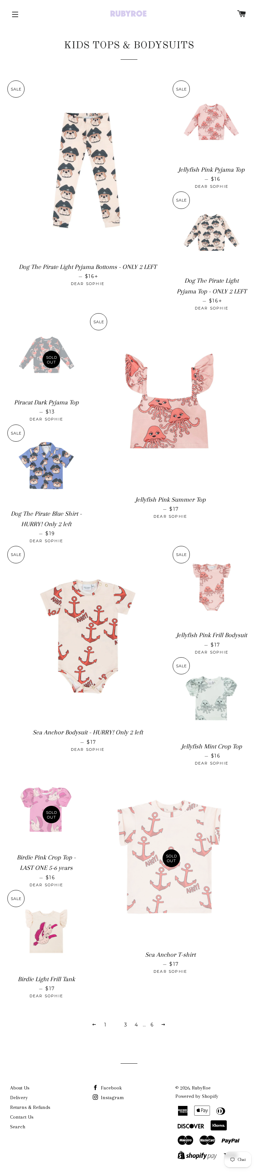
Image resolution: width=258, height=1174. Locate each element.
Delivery (19, 1098)
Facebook (110, 1088)
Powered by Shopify (196, 1096)
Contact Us (22, 1117)
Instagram (111, 1098)
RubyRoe (201, 1088)
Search (17, 1127)
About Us (20, 1088)
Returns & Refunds (30, 1107)
